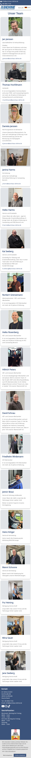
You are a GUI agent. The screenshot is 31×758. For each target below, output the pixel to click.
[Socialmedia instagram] (6, 707)
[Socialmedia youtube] (3, 707)
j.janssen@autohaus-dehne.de (11, 59)
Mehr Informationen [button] (10, 751)
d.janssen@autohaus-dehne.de (12, 144)
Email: (3, 703)
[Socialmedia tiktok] (9, 707)
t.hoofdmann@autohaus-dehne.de (13, 100)
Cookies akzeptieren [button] (20, 755)
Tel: (3, 701)
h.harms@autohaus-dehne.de (11, 225)
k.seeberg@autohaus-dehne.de (12, 269)
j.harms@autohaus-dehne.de (11, 184)
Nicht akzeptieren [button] (7, 755)
